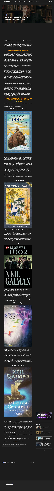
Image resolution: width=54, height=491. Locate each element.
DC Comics (12, 444)
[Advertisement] (18, 32)
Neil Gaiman (17, 444)
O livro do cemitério (23, 444)
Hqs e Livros (32, 462)
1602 (3, 444)
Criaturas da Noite (7, 444)
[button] (49, 1)
